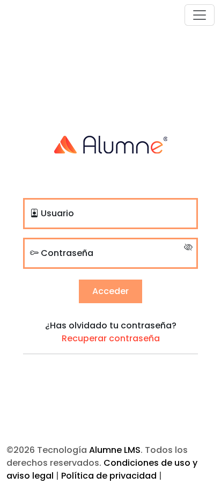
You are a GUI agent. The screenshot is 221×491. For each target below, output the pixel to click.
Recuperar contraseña (111, 338)
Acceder (110, 291)
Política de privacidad (109, 476)
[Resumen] (110, 143)
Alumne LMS (115, 450)
